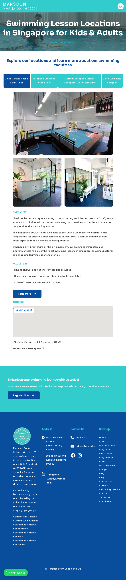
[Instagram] (79, 457)
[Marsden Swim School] (20, 6)
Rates (102, 461)
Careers (103, 485)
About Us (104, 441)
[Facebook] (73, 457)
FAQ (101, 477)
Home (53, 42)
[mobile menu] (121, 6)
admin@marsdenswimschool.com (95, 446)
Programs (104, 449)
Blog (101, 473)
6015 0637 (81, 437)
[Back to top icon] (111, 573)
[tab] (17, 81)
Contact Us (105, 481)
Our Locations (107, 445)
